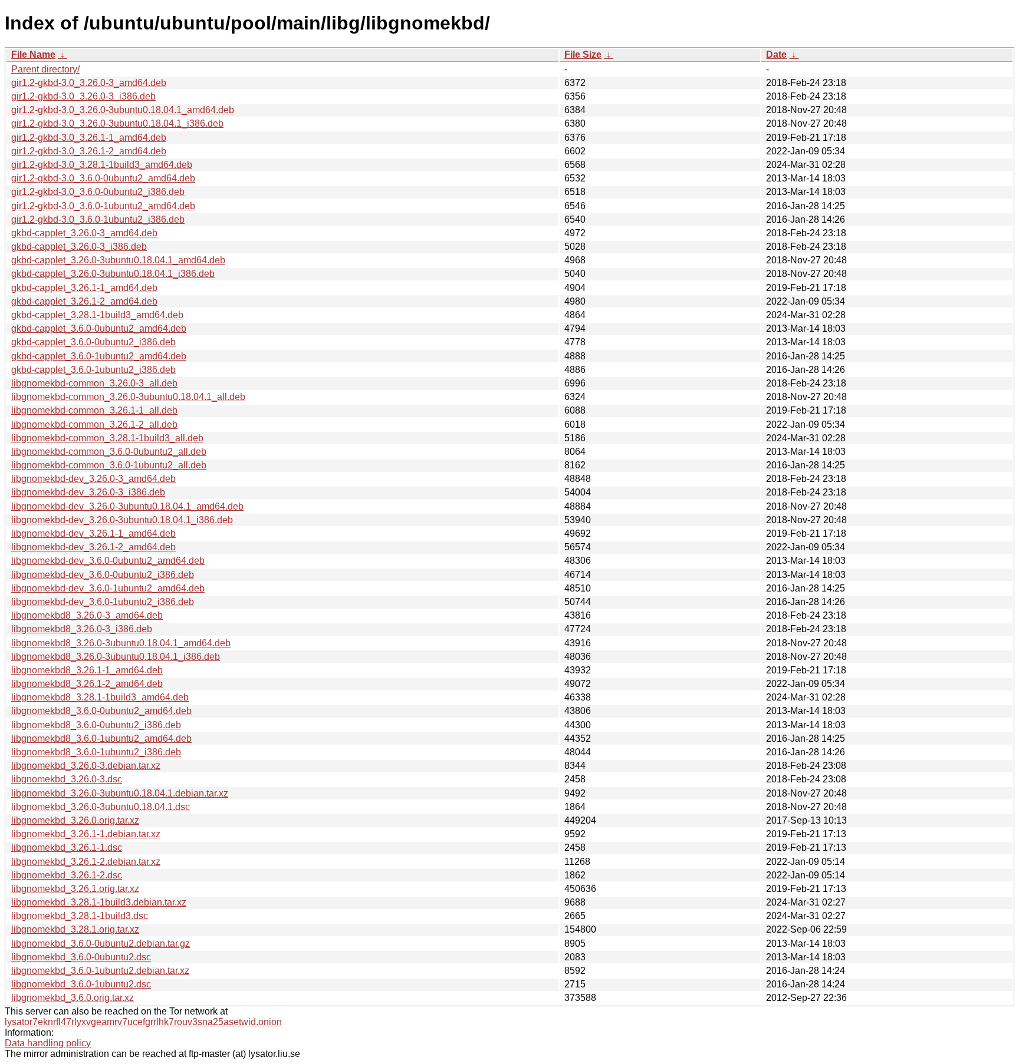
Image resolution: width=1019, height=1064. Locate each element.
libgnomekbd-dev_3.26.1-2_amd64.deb (93, 547)
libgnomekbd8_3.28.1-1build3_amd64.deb (100, 697)
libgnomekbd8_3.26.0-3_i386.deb (81, 629)
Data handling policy (48, 1043)
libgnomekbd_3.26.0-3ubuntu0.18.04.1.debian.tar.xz (119, 793)
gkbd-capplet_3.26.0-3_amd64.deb (84, 233)
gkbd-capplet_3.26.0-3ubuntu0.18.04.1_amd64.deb (118, 260)
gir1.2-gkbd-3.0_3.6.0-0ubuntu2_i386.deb (98, 192)
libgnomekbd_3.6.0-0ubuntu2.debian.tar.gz (100, 944)
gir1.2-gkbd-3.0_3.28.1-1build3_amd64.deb (101, 165)
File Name (33, 54)
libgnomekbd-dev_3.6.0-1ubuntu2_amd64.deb (108, 588)
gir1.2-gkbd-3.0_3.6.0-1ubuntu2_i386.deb (98, 219)
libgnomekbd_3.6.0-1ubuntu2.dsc (81, 984)
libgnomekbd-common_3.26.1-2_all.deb (94, 424)
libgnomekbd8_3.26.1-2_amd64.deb (87, 684)
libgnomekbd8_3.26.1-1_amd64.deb (87, 670)
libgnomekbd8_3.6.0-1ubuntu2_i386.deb (96, 752)
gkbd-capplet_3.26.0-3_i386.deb (79, 247)
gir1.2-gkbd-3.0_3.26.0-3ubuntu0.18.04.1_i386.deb (117, 123)
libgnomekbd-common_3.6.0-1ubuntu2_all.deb (108, 465)
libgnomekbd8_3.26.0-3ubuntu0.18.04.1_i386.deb (115, 657)
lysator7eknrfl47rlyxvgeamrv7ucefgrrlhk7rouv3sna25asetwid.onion (143, 1022)
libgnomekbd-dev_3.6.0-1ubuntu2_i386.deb (102, 602)
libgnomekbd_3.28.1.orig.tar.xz (75, 929)
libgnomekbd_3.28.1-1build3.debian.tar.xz (98, 902)
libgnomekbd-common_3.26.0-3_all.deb (94, 383)
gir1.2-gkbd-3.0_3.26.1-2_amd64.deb (88, 151)
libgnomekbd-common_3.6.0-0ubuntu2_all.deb (108, 452)
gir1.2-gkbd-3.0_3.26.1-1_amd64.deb (88, 138)
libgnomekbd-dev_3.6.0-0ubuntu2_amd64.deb (108, 561)
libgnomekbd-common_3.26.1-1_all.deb (94, 410)
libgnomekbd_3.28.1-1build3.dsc (79, 916)
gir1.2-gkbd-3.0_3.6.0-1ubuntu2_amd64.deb (103, 206)
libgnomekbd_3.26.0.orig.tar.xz (75, 820)
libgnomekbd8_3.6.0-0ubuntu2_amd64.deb (101, 711)
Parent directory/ (45, 69)
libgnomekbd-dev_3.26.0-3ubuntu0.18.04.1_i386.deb (122, 520)
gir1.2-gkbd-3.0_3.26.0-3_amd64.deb (88, 83)
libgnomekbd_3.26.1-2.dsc (66, 875)
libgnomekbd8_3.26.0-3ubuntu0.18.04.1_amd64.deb (121, 643)
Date (776, 54)
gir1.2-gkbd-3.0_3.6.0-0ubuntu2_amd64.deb (103, 178)
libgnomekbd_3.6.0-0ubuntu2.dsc (81, 957)
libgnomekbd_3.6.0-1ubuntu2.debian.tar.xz (100, 971)
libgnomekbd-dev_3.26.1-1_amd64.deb (93, 533)
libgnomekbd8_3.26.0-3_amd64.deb (87, 615)
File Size (582, 54)
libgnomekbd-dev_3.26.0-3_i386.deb (88, 492)
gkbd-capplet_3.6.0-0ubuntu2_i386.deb (93, 342)
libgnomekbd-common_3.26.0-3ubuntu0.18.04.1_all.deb (128, 397)
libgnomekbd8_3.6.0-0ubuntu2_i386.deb (96, 725)
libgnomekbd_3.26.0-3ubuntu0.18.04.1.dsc (100, 807)
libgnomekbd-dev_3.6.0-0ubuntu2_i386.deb (102, 575)
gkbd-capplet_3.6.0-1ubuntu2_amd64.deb (98, 356)
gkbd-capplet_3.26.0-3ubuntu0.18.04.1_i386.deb (113, 274)
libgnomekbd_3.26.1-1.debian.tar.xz (85, 834)
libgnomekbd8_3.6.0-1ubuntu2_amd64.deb (101, 738)
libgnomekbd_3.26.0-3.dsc (66, 779)
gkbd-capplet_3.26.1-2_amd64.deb (84, 301)
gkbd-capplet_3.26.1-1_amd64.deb (84, 288)
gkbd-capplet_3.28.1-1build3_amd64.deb (97, 315)
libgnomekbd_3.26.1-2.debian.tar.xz (85, 862)
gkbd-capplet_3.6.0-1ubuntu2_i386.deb (93, 370)
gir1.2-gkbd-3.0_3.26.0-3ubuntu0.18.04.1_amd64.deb (122, 110)
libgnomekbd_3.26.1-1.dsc (66, 847)
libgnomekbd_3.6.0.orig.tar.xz (72, 998)
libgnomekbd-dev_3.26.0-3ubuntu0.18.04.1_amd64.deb (127, 506)
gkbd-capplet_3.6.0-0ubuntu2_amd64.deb (98, 328)
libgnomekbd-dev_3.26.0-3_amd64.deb (93, 479)
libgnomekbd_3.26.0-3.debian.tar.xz (85, 766)
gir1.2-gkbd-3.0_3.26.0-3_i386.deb (83, 96)
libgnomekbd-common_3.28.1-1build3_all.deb (107, 438)
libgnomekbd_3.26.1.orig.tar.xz (75, 889)
